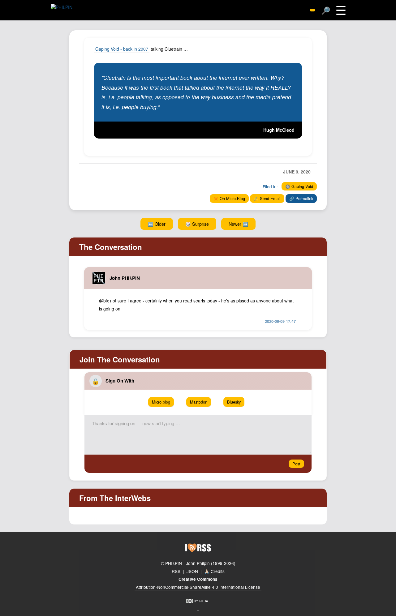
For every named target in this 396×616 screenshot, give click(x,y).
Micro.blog (161, 402)
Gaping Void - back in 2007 (121, 49)
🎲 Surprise (197, 223)
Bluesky (234, 402)
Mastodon (198, 402)
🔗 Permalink (301, 198)
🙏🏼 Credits (214, 571)
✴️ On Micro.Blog (229, 198)
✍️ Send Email (267, 198)
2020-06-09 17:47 (280, 321)
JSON (192, 571)
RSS (176, 571)
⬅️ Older (157, 223)
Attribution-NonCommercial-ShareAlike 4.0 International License (198, 587)
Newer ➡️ (238, 223)
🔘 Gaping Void (299, 186)
